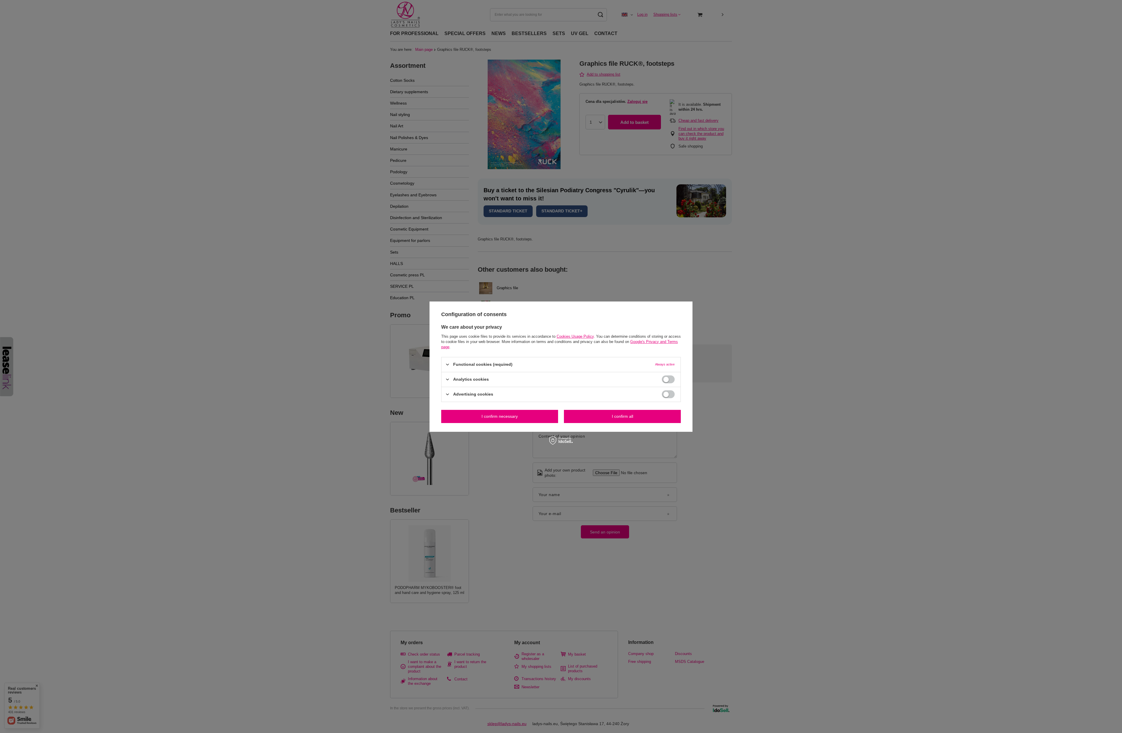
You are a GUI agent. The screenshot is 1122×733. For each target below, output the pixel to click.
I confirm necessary (500, 416)
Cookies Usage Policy (575, 336)
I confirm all (622, 416)
